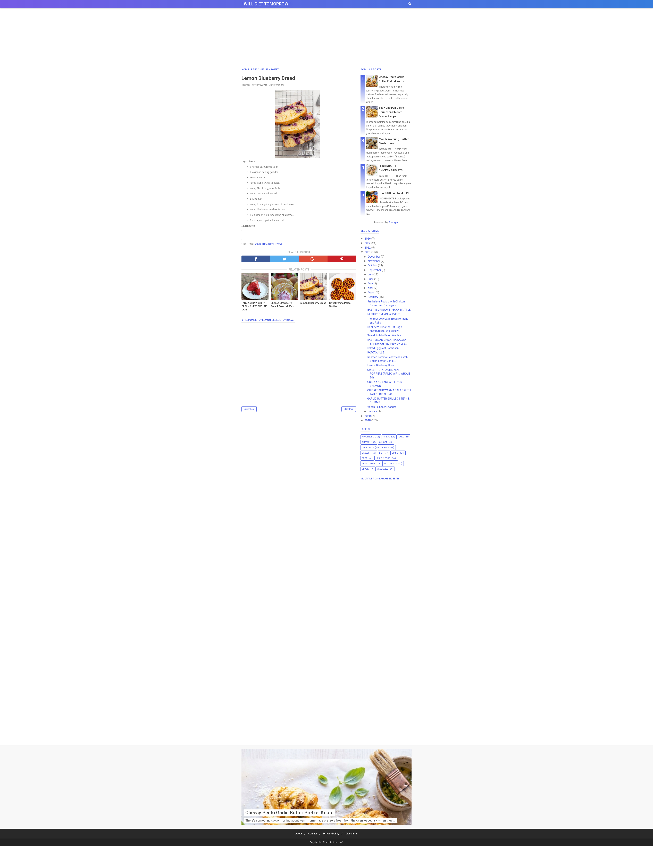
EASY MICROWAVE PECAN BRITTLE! (389, 309)
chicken (383, 442)
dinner (395, 453)
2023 (368, 243)
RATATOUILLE (375, 352)
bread (386, 437)
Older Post (349, 409)
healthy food (383, 458)
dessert (366, 453)
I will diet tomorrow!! (265, 4)
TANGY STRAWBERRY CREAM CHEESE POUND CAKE (254, 306)
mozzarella (390, 463)
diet (381, 453)
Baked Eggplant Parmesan (383, 348)
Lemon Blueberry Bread (267, 244)
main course (368, 463)
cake (401, 437)
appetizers (368, 437)
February (373, 297)
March (372, 292)
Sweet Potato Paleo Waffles (340, 305)
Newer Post (249, 409)
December (374, 256)
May (371, 283)
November (374, 261)
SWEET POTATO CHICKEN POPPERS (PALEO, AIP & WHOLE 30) (388, 373)
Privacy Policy (331, 833)
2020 (368, 416)
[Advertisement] (326, 39)
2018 (368, 420)
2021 (368, 252)
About (298, 833)
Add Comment (276, 84)
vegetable (382, 469)
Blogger (393, 222)
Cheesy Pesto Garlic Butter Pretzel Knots (289, 812)
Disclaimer (352, 833)
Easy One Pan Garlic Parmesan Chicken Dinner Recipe (391, 112)
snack (365, 469)
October (373, 265)
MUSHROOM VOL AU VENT (383, 314)
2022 (368, 247)
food (364, 458)
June (371, 279)
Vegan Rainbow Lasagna (381, 407)
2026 (368, 238)
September (375, 270)
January (373, 411)
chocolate (368, 447)
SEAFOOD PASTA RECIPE (394, 193)
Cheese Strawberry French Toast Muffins (282, 305)
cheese (366, 442)
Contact (312, 833)
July (370, 274)
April (371, 288)
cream (385, 447)
